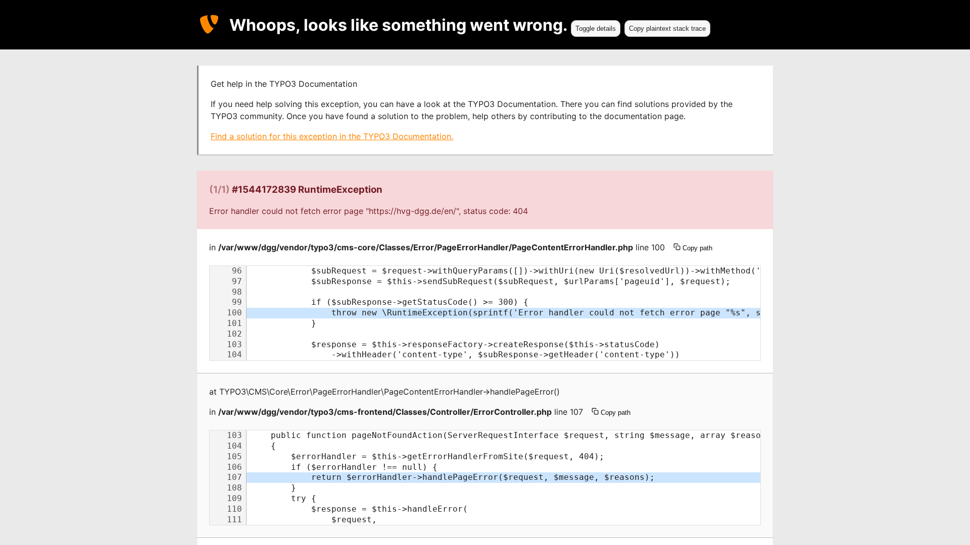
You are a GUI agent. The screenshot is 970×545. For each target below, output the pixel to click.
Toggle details (595, 28)
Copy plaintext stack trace (667, 28)
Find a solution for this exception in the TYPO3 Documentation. (332, 136)
